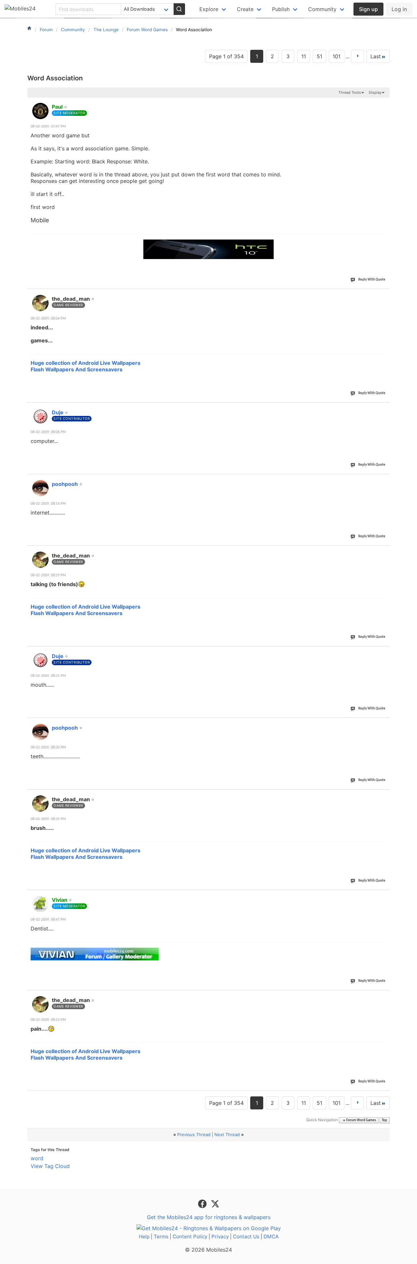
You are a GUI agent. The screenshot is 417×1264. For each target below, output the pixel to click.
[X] (215, 1203)
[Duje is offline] (40, 416)
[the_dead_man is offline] (40, 303)
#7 (384, 724)
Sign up (368, 9)
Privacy (220, 1236)
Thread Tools (349, 92)
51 (319, 56)
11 (303, 56)
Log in (399, 9)
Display (375, 92)
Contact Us (246, 1236)
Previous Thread (193, 1134)
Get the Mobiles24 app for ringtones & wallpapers (208, 1217)
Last (375, 56)
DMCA (271, 1236)
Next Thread (227, 1134)
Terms (161, 1236)
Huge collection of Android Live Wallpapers (85, 363)
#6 (384, 652)
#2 (384, 295)
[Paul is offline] (40, 111)
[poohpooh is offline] (40, 488)
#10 (383, 996)
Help (144, 1236)
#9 (384, 896)
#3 (384, 409)
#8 (384, 796)
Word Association (55, 78)
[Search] (179, 9)
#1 (384, 103)
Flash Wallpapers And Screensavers (76, 369)
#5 (384, 552)
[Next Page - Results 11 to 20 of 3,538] (357, 56)
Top (384, 1120)
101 (336, 56)
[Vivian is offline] (40, 904)
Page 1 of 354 (226, 56)
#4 (384, 480)
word (37, 1158)
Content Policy (190, 1236)
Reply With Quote (371, 280)
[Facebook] (203, 1203)
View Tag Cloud (50, 1166)
